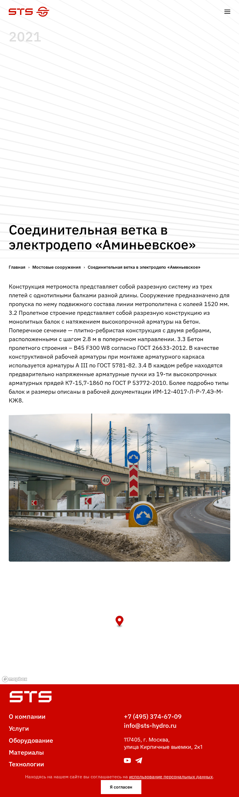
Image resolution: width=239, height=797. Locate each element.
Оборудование (31, 740)
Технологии (26, 764)
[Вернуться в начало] (29, 11)
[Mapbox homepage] (14, 679)
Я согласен (121, 786)
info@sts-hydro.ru (150, 725)
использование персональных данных (171, 776)
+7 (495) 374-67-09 (153, 716)
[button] (227, 11)
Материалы (26, 752)
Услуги (19, 728)
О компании (27, 716)
